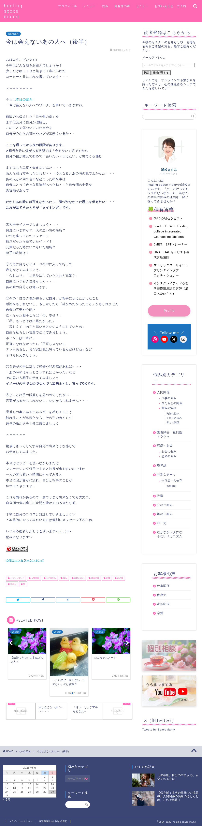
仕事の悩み (169, 398)
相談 (108, 578)
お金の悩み (169, 451)
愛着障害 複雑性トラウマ (169, 434)
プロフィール (67, 6)
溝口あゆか (79, 578)
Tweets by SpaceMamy (158, 729)
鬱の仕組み (165, 514)
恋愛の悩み (169, 456)
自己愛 (120, 578)
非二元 (13, 584)
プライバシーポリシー (21, 821)
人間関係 (35, 578)
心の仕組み (13, 34)
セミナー (142, 6)
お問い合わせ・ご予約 (170, 6)
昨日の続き (24, 99)
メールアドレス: (153, 57)
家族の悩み (169, 407)
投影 (160, 495)
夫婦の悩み (172, 413)
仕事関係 (163, 585)
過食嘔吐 (171, 486)
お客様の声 (122, 6)
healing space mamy (13, 11)
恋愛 (160, 613)
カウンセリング (17, 578)
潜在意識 (95, 578)
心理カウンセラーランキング (25, 560)
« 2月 (7, 799)
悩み (105, 6)
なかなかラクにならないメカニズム (169, 534)
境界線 (161, 465)
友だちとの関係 (172, 403)
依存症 (161, 595)
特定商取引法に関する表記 (53, 821)
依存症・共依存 (172, 480)
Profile (169, 310)
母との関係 (172, 422)
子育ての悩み (174, 418)
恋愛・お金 (165, 445)
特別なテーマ (166, 474)
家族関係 (163, 604)
